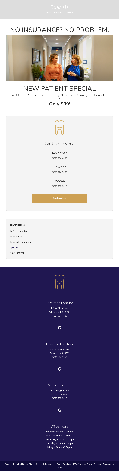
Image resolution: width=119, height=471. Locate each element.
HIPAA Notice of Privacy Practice (86, 464)
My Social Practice (62, 464)
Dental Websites (43, 464)
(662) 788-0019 (59, 398)
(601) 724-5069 (59, 357)
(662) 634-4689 (59, 315)
